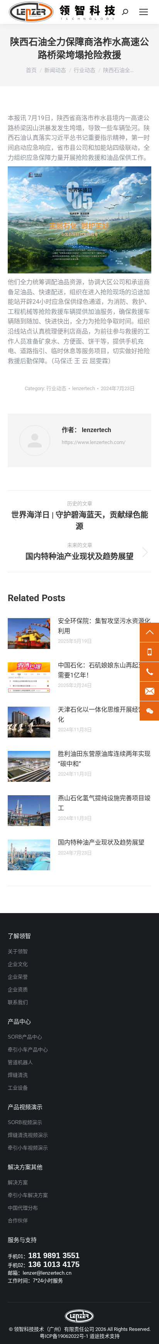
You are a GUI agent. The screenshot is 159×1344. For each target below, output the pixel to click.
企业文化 (18, 964)
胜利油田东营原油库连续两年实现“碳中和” (104, 759)
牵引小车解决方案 (28, 1195)
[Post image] (29, 633)
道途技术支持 (105, 1336)
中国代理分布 (23, 1208)
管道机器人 (20, 1062)
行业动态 (56, 388)
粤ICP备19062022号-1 (64, 1336)
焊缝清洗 (18, 1075)
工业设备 (18, 1088)
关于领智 (18, 951)
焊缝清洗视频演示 (28, 1135)
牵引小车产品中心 (28, 1049)
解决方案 (18, 1182)
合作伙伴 (18, 1220)
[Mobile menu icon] (143, 12)
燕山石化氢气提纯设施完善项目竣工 (104, 803)
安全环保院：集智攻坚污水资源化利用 (104, 626)
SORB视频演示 (25, 1122)
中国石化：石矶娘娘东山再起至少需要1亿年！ (104, 670)
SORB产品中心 (25, 1037)
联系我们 (18, 1002)
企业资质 (18, 989)
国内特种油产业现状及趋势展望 (101, 842)
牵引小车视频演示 (28, 1148)
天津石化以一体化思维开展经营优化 (104, 714)
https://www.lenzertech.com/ (93, 442)
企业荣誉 (18, 977)
